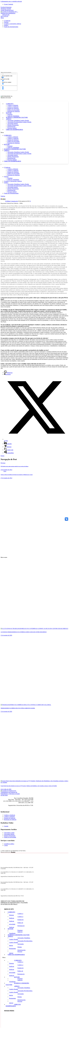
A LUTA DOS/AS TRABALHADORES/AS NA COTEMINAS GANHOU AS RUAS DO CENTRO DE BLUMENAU (24, 631)
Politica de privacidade (13, 110)
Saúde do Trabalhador (13, 116)
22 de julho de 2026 (6, 789)
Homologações (11, 126)
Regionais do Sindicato (13, 111)
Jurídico (8, 119)
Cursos (6, 845)
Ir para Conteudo (8, 4)
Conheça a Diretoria (12, 105)
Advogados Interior (12, 123)
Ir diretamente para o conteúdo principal (11, 1)
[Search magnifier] (2, 77)
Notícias (9, 113)
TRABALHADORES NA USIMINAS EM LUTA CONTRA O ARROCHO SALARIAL (18, 708)
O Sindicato (9, 104)
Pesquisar (9, 114)
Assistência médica (9, 844)
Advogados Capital (9, 832)
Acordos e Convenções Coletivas (17, 117)
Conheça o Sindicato (12, 107)
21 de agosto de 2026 (6, 635)
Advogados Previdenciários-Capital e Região (19, 122)
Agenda (6, 826)
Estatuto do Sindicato (13, 108)
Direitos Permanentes (13, 125)
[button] (34, 132)
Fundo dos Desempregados (14, 129)
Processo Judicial (11, 128)
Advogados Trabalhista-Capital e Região (18, 120)
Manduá (13, 852)
